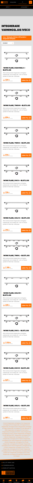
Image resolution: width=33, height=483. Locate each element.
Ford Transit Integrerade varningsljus (18, 445)
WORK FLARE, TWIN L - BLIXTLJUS (16, 255)
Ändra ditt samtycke (9, 468)
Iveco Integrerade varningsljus (23, 426)
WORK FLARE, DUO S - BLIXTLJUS (16, 180)
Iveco (4, 37)
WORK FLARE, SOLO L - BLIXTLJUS (16, 406)
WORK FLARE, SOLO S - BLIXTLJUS (16, 218)
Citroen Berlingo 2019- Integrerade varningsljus (15, 435)
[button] (8, 43)
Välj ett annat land (8, 462)
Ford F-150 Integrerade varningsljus (18, 451)
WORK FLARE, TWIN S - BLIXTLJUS (16, 143)
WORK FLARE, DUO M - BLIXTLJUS (16, 368)
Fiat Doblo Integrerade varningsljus (18, 440)
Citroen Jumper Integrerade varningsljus (19, 433)
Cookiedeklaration (8, 465)
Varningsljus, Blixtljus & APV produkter (16, 37)
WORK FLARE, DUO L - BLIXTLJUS (16, 331)
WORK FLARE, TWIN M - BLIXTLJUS (16, 105)
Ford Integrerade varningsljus (18, 425)
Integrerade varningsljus (9, 38)
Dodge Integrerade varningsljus (11, 428)
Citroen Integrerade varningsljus (11, 423)
